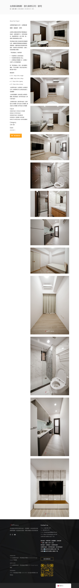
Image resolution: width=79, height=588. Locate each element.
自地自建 (22, 117)
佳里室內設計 (13, 111)
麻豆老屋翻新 (24, 119)
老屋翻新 (18, 117)
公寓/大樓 (14, 8)
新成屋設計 (12, 117)
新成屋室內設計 (13, 115)
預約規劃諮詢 (17, 135)
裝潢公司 (12, 119)
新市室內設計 (17, 113)
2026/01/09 (12, 555)
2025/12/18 (12, 563)
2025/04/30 (12, 570)
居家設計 (12, 113)
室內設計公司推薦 (21, 111)
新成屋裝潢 (20, 115)
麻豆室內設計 (17, 119)
